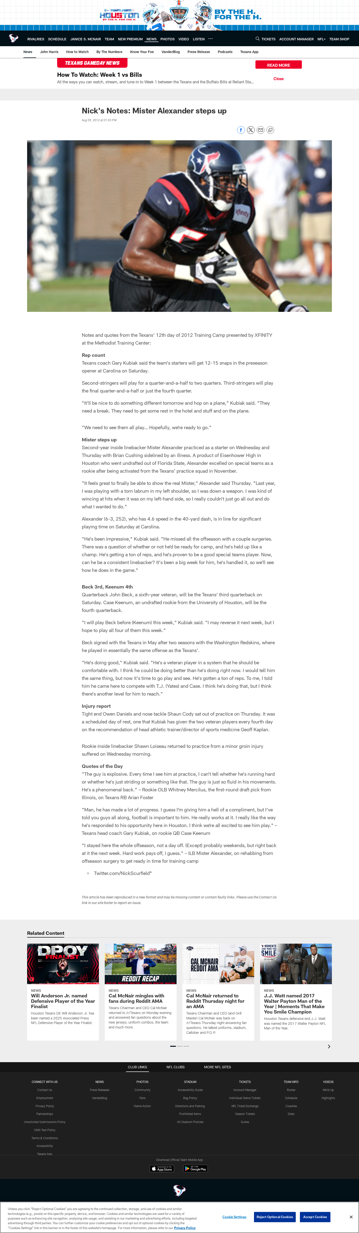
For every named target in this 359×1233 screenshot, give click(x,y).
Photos (142, 1081)
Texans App (44, 1154)
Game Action (142, 1106)
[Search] (258, 38)
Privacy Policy (45, 1106)
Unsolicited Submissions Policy (44, 1122)
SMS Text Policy (44, 1130)
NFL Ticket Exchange (245, 1106)
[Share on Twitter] (251, 133)
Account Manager (244, 1089)
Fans (142, 1098)
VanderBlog (99, 1098)
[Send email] (260, 133)
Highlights (328, 1098)
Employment (44, 1098)
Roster (291, 1089)
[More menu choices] (210, 39)
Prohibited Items (190, 1113)
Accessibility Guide (190, 1089)
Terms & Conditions (45, 1138)
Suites (245, 1122)
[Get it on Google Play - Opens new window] (195, 1171)
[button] (173, 1046)
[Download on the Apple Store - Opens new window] (162, 1169)
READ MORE (278, 65)
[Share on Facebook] (241, 133)
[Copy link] (270, 130)
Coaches (291, 1106)
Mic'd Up (328, 1089)
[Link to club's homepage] (14, 38)
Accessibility (45, 1145)
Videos (328, 1081)
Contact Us (44, 1089)
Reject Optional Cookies (275, 1217)
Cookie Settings (234, 1217)
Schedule (291, 1098)
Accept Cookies (315, 1217)
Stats (291, 1113)
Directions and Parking (190, 1106)
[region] (179, 1217)
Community (142, 1089)
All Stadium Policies (190, 1122)
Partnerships (44, 1113)
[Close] (278, 78)
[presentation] (330, 1047)
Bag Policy (190, 1098)
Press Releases (99, 1089)
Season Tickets (245, 1113)
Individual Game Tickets (245, 1098)
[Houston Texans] (179, 1191)
